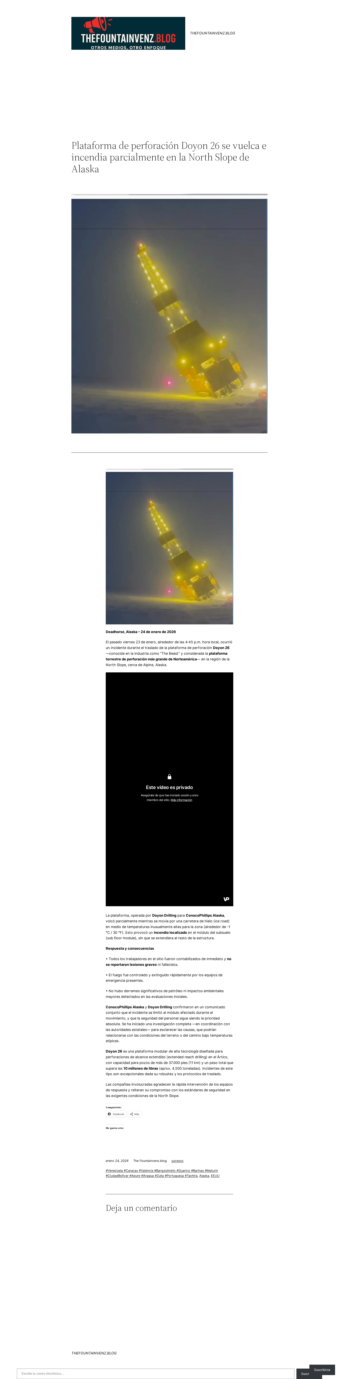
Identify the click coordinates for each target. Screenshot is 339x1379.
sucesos (177, 1161)
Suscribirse (322, 1370)
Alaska (204, 1176)
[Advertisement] (169, 107)
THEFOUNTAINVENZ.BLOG (212, 33)
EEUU (215, 1176)
